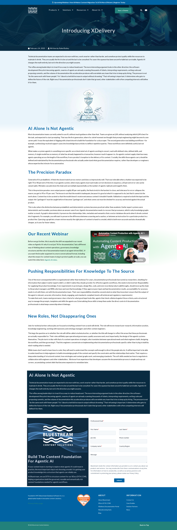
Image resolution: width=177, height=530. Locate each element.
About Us (96, 10)
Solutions (67, 10)
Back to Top (144, 525)
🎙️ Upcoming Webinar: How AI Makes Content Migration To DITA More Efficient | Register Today (88, 2)
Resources (81, 10)
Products (53, 10)
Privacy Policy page (35, 503)
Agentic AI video (51, 260)
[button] (141, 10)
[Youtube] (146, 10)
